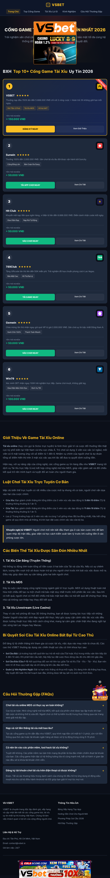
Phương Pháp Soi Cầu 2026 (71, 818)
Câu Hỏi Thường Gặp (91, 11)
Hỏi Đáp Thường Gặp (68, 823)
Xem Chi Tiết (80, 184)
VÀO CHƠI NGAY (30, 241)
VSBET (58, 5)
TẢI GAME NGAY (30, 297)
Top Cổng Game (31, 11)
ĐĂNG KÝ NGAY (30, 129)
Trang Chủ (13, 11)
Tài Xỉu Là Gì (51, 11)
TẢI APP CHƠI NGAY (30, 185)
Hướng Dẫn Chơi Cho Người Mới (73, 814)
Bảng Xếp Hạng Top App (69, 809)
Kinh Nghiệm (69, 11)
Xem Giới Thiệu (80, 128)
